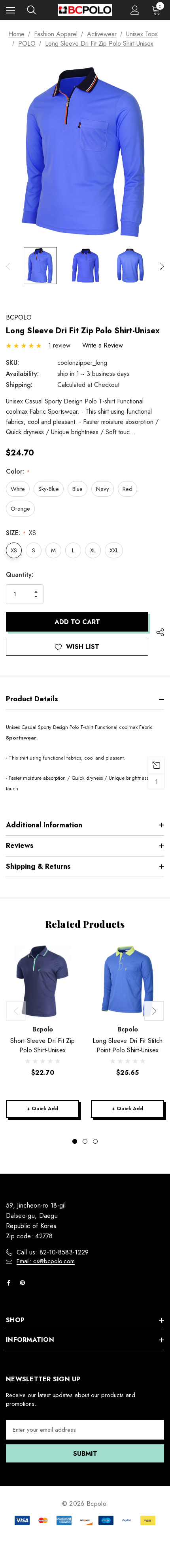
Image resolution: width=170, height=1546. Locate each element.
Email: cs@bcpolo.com (46, 1261)
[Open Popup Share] (160, 632)
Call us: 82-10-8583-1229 (53, 1252)
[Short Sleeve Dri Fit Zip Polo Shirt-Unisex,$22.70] (42, 981)
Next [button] (162, 266)
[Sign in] (135, 10)
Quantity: (19, 574)
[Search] (31, 10)
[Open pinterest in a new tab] (24, 1283)
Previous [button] (8, 266)
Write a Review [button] (102, 345)
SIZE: (21, 532)
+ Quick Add (43, 1108)
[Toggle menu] (10, 10)
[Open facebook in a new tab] (10, 1283)
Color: (17, 471)
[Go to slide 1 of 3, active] (74, 1141)
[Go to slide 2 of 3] (85, 1141)
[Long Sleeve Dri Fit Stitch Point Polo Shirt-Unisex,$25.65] (127, 981)
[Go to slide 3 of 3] (95, 1141)
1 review (59, 345)
